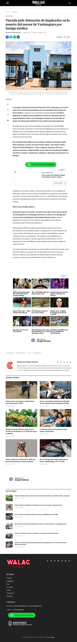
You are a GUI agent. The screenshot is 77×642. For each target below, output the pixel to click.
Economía (10, 587)
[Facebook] (8, 104)
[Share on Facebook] (7, 37)
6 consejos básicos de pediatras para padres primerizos (53, 430)
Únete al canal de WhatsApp (43, 164)
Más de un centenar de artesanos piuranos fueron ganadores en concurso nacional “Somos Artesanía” (40, 543)
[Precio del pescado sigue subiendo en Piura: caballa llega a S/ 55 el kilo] (55, 448)
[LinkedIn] (8, 120)
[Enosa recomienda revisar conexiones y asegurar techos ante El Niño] (9, 535)
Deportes (9, 596)
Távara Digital (50, 637)
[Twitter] (8, 110)
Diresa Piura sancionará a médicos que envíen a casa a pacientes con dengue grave (40, 524)
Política (9, 590)
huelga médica (20, 353)
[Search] (69, 3)
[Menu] (8, 3)
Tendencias (10, 593)
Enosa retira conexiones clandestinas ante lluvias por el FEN (20, 402)
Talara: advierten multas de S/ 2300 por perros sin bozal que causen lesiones (20, 460)
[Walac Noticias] (38, 3)
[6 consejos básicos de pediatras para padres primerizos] (55, 418)
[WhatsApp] (8, 115)
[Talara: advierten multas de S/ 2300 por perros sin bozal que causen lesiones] (21, 448)
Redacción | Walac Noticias (13, 32)
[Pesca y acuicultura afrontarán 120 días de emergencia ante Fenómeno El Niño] (55, 390)
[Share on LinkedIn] (18, 37)
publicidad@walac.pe (35, 606)
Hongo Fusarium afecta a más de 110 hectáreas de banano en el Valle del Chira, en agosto (21, 431)
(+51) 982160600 (18, 610)
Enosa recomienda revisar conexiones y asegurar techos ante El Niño (36, 533)
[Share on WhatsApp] (14, 37)
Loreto (29, 353)
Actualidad (9, 16)
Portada (9, 578)
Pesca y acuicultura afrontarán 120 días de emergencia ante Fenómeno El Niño (55, 402)
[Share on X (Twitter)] (10, 37)
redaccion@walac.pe (20, 606)
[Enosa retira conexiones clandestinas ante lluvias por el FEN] (21, 390)
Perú (8, 584)
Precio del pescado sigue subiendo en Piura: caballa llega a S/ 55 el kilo (54, 460)
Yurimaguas (37, 353)
